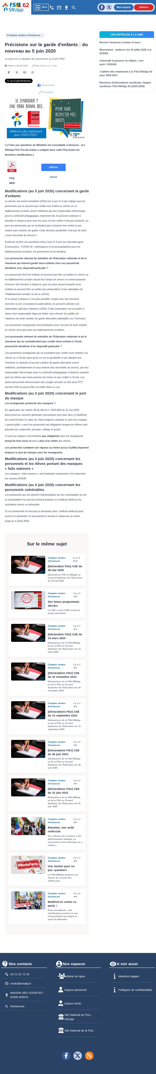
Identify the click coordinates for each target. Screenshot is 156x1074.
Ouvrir (53, 177)
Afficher (53, 167)
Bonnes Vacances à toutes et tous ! (120, 42)
